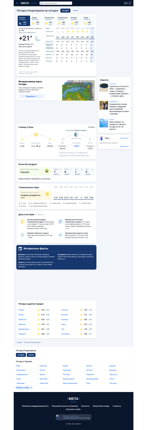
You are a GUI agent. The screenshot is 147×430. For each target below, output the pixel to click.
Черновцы (20, 383)
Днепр (65, 366)
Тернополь (44, 383)
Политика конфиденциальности (35, 406)
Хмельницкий (68, 379)
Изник (21, 315)
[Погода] (73, 398)
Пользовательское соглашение (65, 406)
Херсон (42, 374)
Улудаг (21, 310)
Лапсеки (64, 319)
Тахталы (64, 310)
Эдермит (22, 334)
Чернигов (90, 374)
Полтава (66, 374)
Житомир (43, 379)
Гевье (63, 324)
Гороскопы (124, 138)
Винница (112, 370)
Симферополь (22, 374)
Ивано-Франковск (70, 383)
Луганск (89, 370)
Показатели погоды (101, 406)
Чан (62, 329)
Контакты (85, 406)
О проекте (117, 406)
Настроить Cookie (73, 409)
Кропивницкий (92, 379)
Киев (18, 366)
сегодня (21, 355)
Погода (34, 3)
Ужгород (113, 383)
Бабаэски (22, 319)
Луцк (88, 383)
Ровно (111, 379)
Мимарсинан (23, 329)
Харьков (43, 366)
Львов (42, 370)
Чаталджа (65, 334)
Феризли (21, 324)
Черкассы (113, 374)
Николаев (67, 370)
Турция (19, 342)
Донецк (112, 366)
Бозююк (64, 315)
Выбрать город (22, 388)
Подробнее (30, 96)
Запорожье (20, 370)
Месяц (75, 10)
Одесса (89, 366)
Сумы (18, 379)
